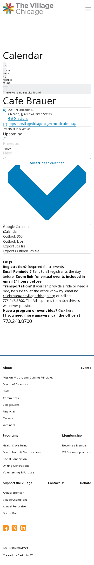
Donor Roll (10, 513)
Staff (6, 391)
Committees (11, 398)
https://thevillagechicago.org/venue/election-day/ (42, 124)
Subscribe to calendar (47, 163)
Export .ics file (14, 246)
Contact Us (56, 483)
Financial (9, 411)
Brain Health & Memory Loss (21, 452)
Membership (72, 435)
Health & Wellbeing (15, 445)
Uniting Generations (16, 465)
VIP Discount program (76, 452)
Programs (10, 435)
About (7, 368)
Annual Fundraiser (15, 506)
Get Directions (18, 118)
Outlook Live (13, 241)
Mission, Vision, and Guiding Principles (28, 377)
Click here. (66, 310)
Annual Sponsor (13, 492)
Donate (85, 483)
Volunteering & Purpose (18, 472)
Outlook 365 (13, 236)
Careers (8, 418)
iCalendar (10, 231)
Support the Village (18, 483)
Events (86, 368)
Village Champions (15, 499)
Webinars (9, 425)
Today (7, 148)
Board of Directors (15, 384)
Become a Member (74, 445)
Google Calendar (16, 226)
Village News (11, 404)
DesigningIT (25, 555)
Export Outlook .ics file (21, 251)
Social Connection (15, 459)
